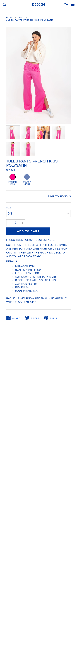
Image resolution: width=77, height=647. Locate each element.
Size (8, 207)
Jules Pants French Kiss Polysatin (30, 20)
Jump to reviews (59, 196)
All (20, 17)
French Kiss (12, 183)
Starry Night (27, 183)
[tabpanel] (38, 75)
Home (9, 17)
